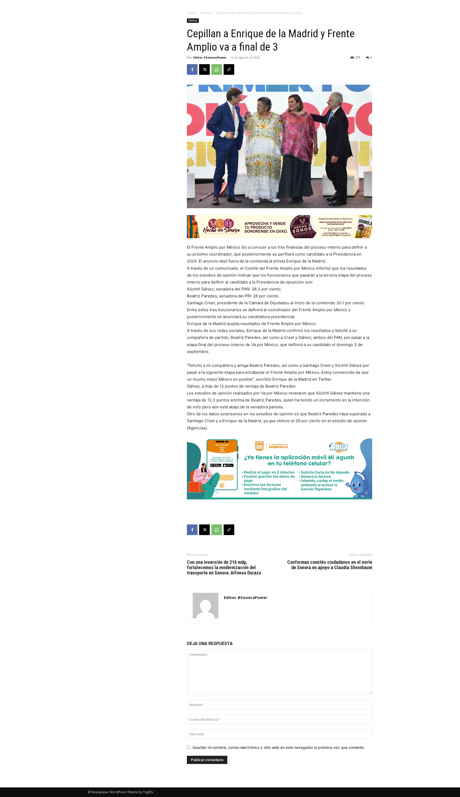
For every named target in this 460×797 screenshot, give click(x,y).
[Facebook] (192, 69)
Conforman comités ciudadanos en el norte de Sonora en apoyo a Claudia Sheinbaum (329, 565)
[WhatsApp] (216, 69)
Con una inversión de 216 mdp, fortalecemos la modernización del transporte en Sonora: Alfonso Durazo (224, 568)
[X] (204, 69)
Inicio (191, 13)
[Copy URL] (229, 69)
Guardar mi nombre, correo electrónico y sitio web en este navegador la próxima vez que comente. (278, 747)
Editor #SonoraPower (209, 57)
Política (205, 13)
